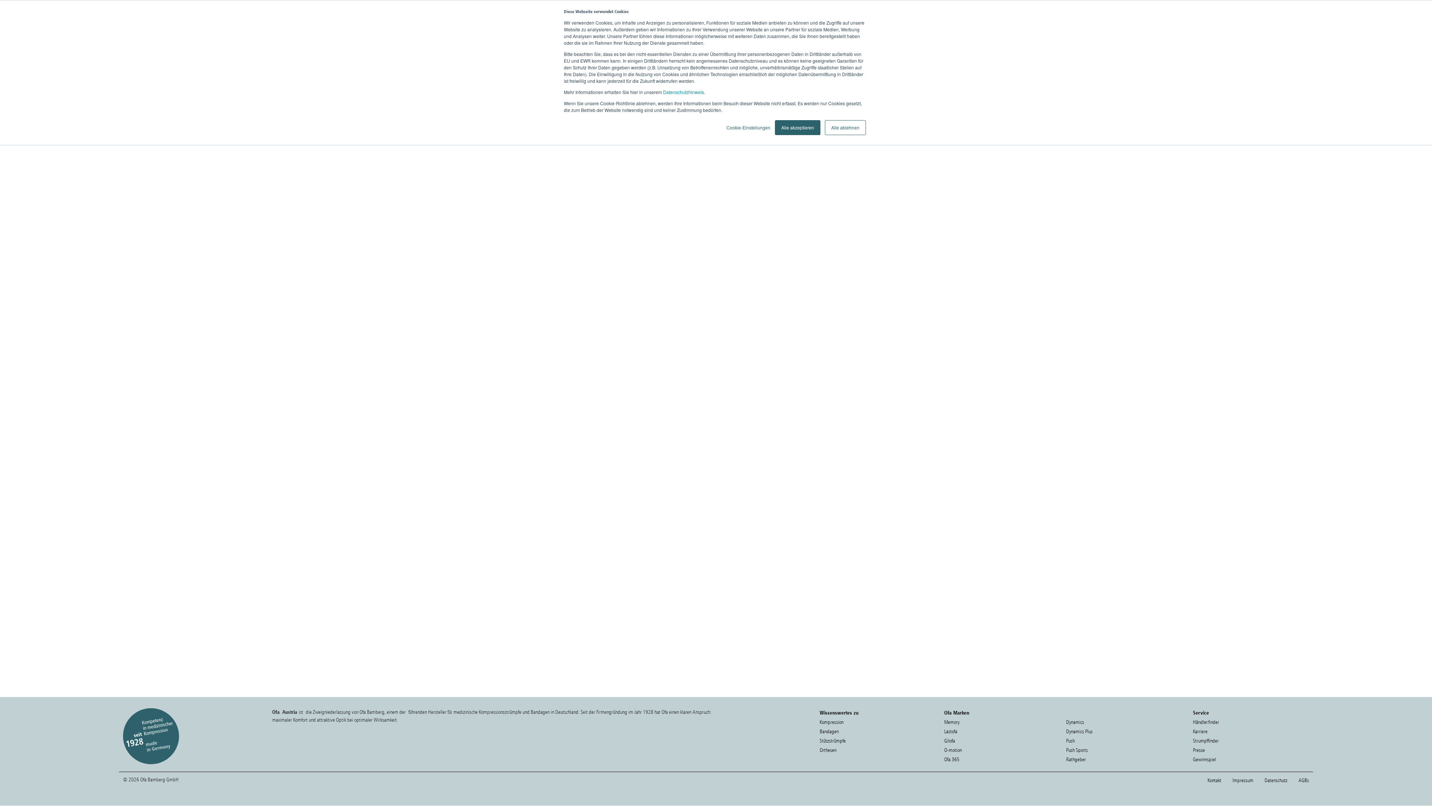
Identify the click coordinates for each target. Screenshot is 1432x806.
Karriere (1200, 731)
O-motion (953, 750)
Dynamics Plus (1079, 731)
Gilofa (949, 741)
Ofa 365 (952, 759)
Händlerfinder (1206, 722)
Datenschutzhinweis (683, 92)
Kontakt (1214, 780)
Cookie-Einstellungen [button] (748, 127)
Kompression (832, 722)
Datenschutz (1276, 780)
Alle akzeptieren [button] (797, 127)
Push (1070, 741)
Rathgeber (1076, 759)
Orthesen (828, 750)
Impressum (1242, 780)
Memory (952, 722)
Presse (1199, 750)
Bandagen (829, 731)
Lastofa (950, 731)
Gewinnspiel (1204, 759)
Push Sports (1077, 750)
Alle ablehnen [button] (845, 127)
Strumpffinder (1206, 741)
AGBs (1303, 780)
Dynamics (1075, 722)
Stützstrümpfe (833, 741)
